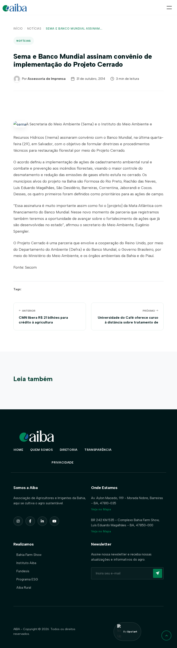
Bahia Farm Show (28, 555)
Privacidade (63, 462)
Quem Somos (41, 450)
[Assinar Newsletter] (157, 573)
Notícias (34, 28)
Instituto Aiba (26, 563)
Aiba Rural (23, 588)
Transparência (98, 450)
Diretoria (68, 450)
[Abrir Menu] (169, 7)
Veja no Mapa (101, 509)
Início (18, 28)
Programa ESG (27, 579)
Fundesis (22, 571)
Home (18, 450)
